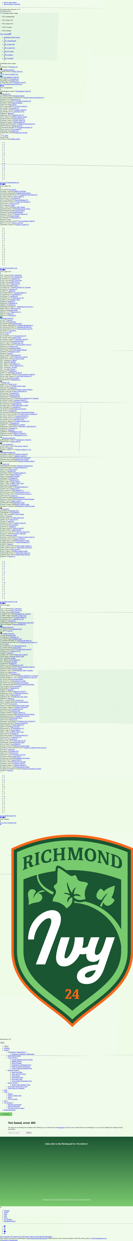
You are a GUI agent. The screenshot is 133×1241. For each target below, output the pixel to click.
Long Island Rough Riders (26, 412)
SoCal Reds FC (16, 744)
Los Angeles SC (17, 686)
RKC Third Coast (18, 483)
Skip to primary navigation (12, 4)
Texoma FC (12, 526)
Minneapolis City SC (21, 435)
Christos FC (12, 330)
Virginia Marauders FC (23, 542)
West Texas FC (15, 549)
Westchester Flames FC (23, 553)
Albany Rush (14, 285)
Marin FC (11, 690)
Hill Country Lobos (20, 386)
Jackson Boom (15, 395)
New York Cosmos (19, 207)
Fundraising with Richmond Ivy (21, 1065)
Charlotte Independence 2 (25, 325)
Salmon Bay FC (16, 737)
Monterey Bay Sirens (21, 697)
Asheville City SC (18, 298)
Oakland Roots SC (19, 118)
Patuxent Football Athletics (26, 461)
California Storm (17, 629)
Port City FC (13, 469)
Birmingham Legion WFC (26, 622)
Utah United (13, 535)
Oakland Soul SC (17, 709)
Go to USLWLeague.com (8, 816)
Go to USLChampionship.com (9, 182)
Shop (5, 1090)
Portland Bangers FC (21, 467)
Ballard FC (11, 301)
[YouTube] (3, 184)
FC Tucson (11, 369)
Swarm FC (5, 509)
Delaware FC (14, 346)
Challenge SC (14, 637)
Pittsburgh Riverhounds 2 (25, 466)
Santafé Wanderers (19, 497)
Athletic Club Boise (20, 191)
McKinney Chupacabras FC (27, 426)
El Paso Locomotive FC (23, 101)
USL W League (7, 27)
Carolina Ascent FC (8, 70)
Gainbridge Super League (10, 13)
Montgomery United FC (23, 440)
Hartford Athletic (17, 103)
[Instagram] (3, 86)
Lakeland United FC (20, 400)
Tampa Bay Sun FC (20, 82)
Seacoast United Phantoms (26, 499)
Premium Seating (13, 1070)
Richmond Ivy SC (18, 728)
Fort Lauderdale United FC (10, 77)
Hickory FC (6, 382)
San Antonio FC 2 (18, 490)
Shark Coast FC (16, 501)
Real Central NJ (16, 474)
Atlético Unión (15, 299)
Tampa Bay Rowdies (21, 132)
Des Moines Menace (20, 350)
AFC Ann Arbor (17, 280)
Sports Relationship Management (37, 1238)
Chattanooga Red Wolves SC (29, 195)
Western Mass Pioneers (23, 554)
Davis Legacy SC (17, 343)
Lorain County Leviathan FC (28, 414)
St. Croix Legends (18, 514)
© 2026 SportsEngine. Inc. (98, 1238)
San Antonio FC (17, 129)
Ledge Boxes (16, 1076)
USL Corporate (4, 34)
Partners (10, 1094)
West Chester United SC (24, 546)
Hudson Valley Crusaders (25, 670)
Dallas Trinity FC (17, 71)
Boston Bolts (14, 310)
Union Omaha (14, 216)
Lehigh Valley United (21, 405)
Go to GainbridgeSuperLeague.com (11, 84)
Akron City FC (15, 284)
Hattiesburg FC (15, 380)
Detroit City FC (16, 99)
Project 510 (12, 471)
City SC (9, 332)
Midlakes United (17, 431)
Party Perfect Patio (17, 1077)
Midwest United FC (20, 433)
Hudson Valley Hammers (25, 389)
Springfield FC (15, 512)
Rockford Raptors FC (21, 487)
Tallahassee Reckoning (23, 758)
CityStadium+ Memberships (16, 1052)
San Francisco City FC (23, 492)
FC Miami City (15, 364)
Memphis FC (14, 428)
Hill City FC (13, 384)
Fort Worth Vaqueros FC (24, 376)
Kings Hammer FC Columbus (29, 398)
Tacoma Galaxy (16, 756)
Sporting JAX (14, 81)
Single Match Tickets (14, 1056)
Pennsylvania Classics (22, 459)
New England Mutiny (21, 702)
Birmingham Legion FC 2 (25, 306)
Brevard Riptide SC (20, 624)
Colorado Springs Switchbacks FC (33, 97)
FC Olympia (13, 367)
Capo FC (10, 320)
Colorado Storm (16, 337)
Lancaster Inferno (17, 679)
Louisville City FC (19, 111)
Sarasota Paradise (17, 212)
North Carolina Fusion (22, 705)
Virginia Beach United (22, 540)
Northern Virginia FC (21, 454)
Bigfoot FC (12, 305)
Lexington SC (14, 79)
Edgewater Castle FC (21, 357)
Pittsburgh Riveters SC (23, 716)
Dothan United (15, 351)
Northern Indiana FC (8, 452)
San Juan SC (13, 495)
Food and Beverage (14, 1106)
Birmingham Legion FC (23, 91)
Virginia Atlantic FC (20, 765)
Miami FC (11, 113)
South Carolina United (22, 504)
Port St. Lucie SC (17, 223)
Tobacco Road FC (18, 528)
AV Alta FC (12, 189)
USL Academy (6, 30)
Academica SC (15, 278)
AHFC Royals (15, 282)
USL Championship (8, 16)
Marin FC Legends (19, 424)
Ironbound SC (14, 393)
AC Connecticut (17, 275)
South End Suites (17, 1072)
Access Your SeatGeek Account (17, 1086)
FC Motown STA (17, 365)
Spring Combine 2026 (14, 1095)
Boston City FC (16, 312)
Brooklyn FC (14, 67)
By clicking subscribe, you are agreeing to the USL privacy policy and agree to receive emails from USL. (66, 1199)
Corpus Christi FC (18, 196)
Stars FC (9, 516)
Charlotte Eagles (17, 323)
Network (14, 9)
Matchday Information (15, 1104)
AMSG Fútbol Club (20, 615)
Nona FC (10, 448)
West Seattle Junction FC (24, 547)
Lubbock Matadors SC (23, 421)
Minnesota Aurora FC (21, 693)
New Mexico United (20, 117)
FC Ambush (13, 360)
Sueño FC (11, 521)
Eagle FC (10, 353)
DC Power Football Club (10, 74)
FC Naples (11, 205)
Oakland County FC (20, 456)
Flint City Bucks (17, 372)
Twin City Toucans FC (23, 532)
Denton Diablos (16, 348)
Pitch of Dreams (17, 1063)
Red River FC (14, 480)
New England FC (7, 444)
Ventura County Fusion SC (26, 537)
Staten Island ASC (18, 518)
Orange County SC (19, 120)
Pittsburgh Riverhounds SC (26, 124)
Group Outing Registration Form (22, 1068)
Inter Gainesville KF (20, 391)
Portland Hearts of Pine (23, 209)
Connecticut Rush (18, 341)
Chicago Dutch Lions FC (25, 329)
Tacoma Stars (14, 525)
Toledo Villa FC (16, 530)
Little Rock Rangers (20, 409)
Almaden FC (14, 289)
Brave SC (11, 314)
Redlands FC (14, 478)
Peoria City (5, 464)
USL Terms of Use (15, 1236)
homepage (61, 1127)
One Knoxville (15, 711)
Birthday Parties (17, 1061)
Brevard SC (12, 315)
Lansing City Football (21, 402)
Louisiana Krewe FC (21, 417)
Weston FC (11, 556)
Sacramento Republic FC (25, 127)
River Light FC (15, 481)
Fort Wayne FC (16, 198)
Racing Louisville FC (21, 723)
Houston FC (13, 388)
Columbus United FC (21, 339)
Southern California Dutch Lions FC (35, 747)
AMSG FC (11, 291)
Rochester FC (14, 485)
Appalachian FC (17, 294)
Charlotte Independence (23, 193)
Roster (10, 1097)
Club (5, 1092)
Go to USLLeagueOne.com (8, 268)
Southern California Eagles (26, 506)
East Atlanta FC (16, 355)
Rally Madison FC (18, 725)
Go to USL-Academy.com (8, 823)
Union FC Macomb (20, 533)
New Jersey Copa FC (21, 446)
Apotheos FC (14, 296)
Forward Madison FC (21, 200)
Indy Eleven (13, 104)
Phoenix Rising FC (19, 122)
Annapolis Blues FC (20, 292)
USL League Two (7, 23)
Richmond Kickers (19, 210)
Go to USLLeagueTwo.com (8, 601)
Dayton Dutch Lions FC (24, 344)
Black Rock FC (16, 308)
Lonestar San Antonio (21, 683)
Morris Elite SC (16, 441)
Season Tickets (12, 1083)
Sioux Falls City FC (20, 740)
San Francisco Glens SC (24, 494)
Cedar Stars (12, 322)
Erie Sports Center (18, 358)
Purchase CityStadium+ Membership (23, 1054)
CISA (7, 334)
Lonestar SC (13, 410)
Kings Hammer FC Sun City (28, 677)
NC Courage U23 (18, 700)
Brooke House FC (8, 318)
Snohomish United (19, 502)
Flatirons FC (13, 371)
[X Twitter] (2, 86)
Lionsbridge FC (16, 407)
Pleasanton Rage (17, 718)
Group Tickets (12, 1057)
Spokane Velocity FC (21, 214)
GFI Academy (14, 378)
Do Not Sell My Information (43, 1236)
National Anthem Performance (21, 1066)
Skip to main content (10, 2)
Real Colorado (15, 476)
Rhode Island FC (17, 125)
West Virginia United (21, 551)
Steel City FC (14, 519)
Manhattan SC (14, 423)
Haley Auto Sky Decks (19, 1074)
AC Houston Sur (17, 277)
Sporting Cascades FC (22, 224)
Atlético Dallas (15, 139)
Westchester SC (16, 217)
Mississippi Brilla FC (8, 438)
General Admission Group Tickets (22, 1059)
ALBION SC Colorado (23, 287)
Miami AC (11, 430)
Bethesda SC (14, 303)
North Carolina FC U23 (23, 449)
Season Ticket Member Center (21, 1085)
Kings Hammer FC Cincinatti (29, 676)
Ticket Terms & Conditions (16, 1088)
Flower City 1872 (17, 665)
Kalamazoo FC (15, 396)
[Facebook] (0, 86)
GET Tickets (6, 1114)
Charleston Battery (19, 96)
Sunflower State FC (20, 523)
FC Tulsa (5, 135)
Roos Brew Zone (17, 1079)
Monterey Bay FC (18, 115)
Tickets (6, 1050)
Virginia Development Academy (31, 769)
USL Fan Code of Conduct (16, 1108)
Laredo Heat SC (17, 403)
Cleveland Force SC (20, 336)
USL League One (7, 20)
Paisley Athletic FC (19, 712)
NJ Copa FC (13, 704)
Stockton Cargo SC (20, 754)
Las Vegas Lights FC (21, 106)
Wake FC (10, 544)
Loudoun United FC (20, 110)
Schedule (7, 1048)
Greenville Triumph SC (23, 202)
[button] (2, 1043)
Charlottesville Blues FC (24, 327)
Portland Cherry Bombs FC (26, 721)
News (5, 1101)
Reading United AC (20, 473)
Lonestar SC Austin (20, 681)
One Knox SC (14, 203)
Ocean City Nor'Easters (23, 458)
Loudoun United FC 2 (22, 416)
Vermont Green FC (19, 539)
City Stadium (8, 1103)
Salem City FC (15, 488)
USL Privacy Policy (28, 1236)
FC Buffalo (12, 362)
